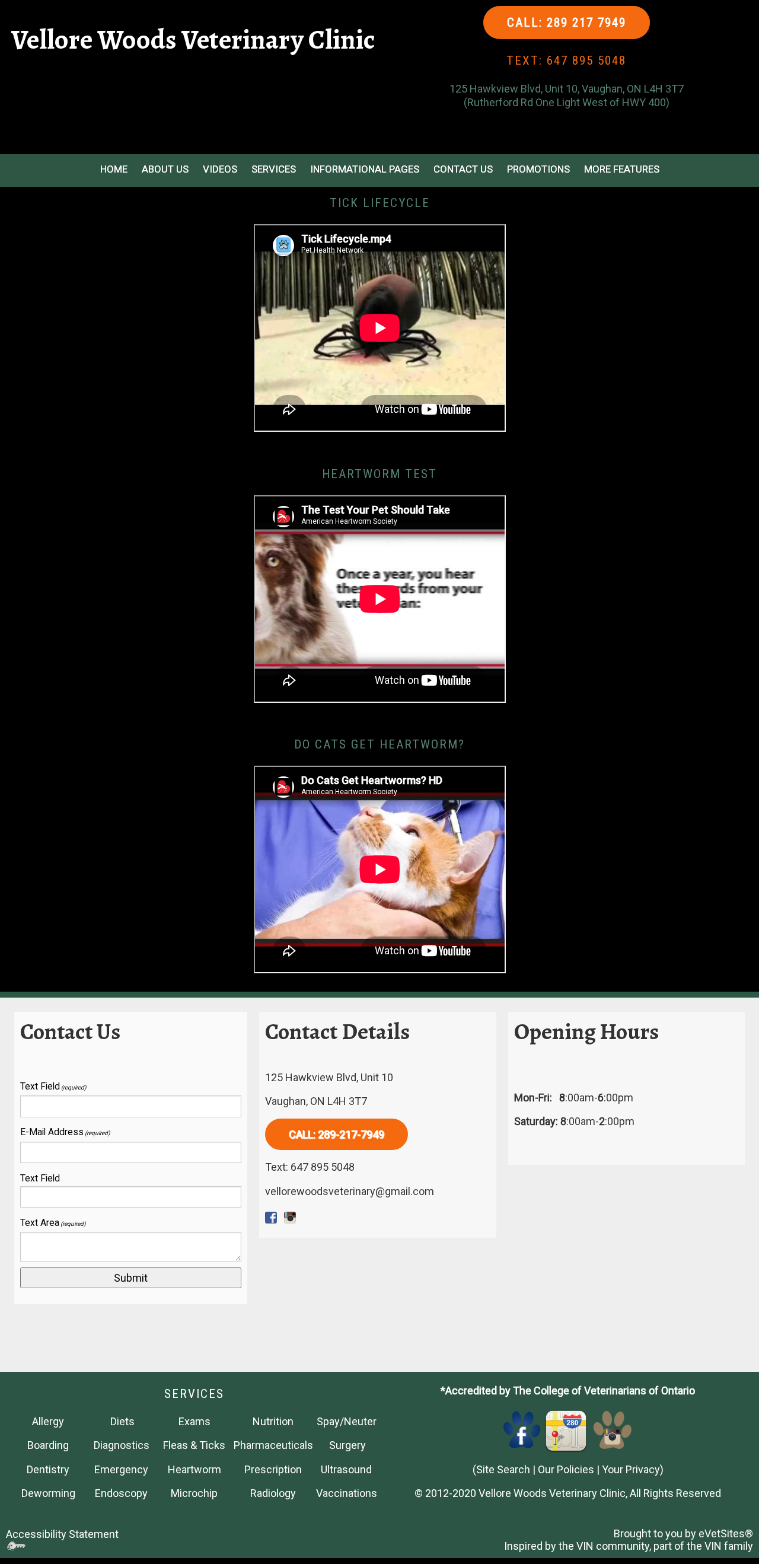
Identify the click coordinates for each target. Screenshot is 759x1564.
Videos (220, 169)
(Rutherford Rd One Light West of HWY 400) (566, 102)
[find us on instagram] (613, 1429)
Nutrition (273, 1421)
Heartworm (194, 1469)
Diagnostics (121, 1445)
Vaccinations (346, 1493)
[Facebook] (522, 1429)
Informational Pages (364, 169)
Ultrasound (346, 1469)
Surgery (347, 1445)
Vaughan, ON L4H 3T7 (316, 1101)
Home (113, 169)
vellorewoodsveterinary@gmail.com (349, 1191)
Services (273, 169)
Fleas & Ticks (194, 1445)
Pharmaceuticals (273, 1445)
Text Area (52, 1222)
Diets (122, 1421)
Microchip (194, 1493)
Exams (194, 1421)
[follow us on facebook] (271, 1215)
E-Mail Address (65, 1132)
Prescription (273, 1469)
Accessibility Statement (62, 1534)
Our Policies (566, 1469)
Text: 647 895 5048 (310, 1167)
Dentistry (48, 1469)
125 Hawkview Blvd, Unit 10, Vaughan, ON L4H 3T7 (566, 88)
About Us (165, 169)
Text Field (53, 1086)
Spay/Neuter (347, 1421)
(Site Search (501, 1469)
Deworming (48, 1493)
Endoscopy (121, 1493)
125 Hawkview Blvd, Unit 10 (329, 1077)
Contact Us (463, 169)
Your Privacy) (633, 1469)
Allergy (48, 1421)
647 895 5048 (586, 60)
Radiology (273, 1493)
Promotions (538, 169)
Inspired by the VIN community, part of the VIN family (628, 1546)
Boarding (48, 1445)
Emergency (121, 1469)
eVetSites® (726, 1533)
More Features (621, 169)
